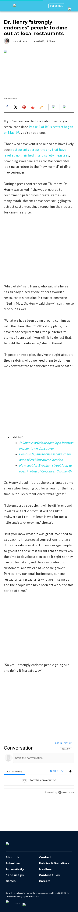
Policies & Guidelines (54, 863)
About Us (12, 857)
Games (11, 881)
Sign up (68, 743)
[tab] (14, 771)
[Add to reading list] (65, 107)
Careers (44, 881)
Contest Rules (49, 875)
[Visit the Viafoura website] (66, 792)
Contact (45, 857)
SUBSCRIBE (56, 6)
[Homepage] (13, 842)
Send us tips (15, 875)
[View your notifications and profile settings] (70, 771)
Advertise (13, 863)
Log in (58, 743)
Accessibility (15, 869)
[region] (39, 768)
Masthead (46, 869)
